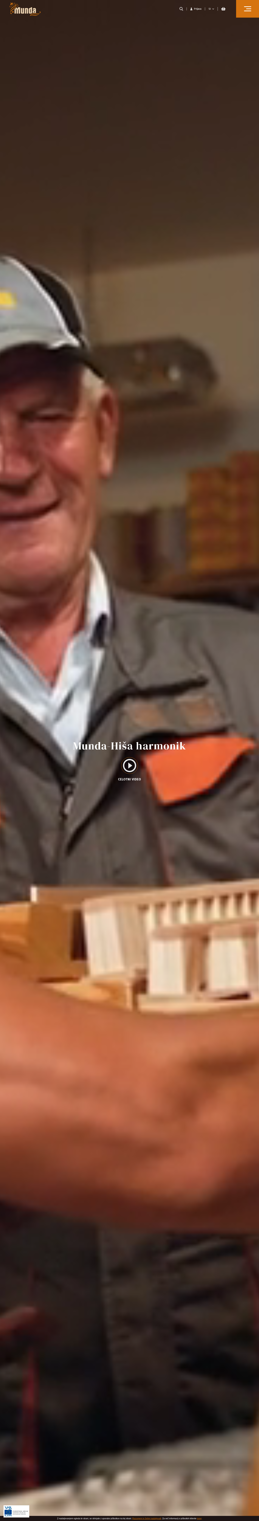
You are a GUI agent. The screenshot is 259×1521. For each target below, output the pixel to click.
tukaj (199, 1518)
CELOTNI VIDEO (129, 779)
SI (210, 8)
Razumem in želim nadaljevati (146, 1518)
